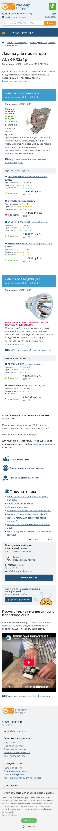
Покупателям (10, 742)
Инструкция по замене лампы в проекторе (29, 510)
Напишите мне (29, 577)
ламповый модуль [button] (21, 200)
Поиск (50, 23)
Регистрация (50, 16)
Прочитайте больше (10, 815)
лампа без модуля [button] (25, 364)
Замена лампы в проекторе (17, 752)
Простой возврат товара (15, 771)
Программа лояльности (15, 749)
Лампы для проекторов (17, 42)
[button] (29, 826)
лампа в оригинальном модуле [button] (26, 178)
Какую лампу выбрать (14, 755)
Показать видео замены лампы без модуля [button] (27, 695)
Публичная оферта (13, 767)
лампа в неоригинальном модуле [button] (28, 245)
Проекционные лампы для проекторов (22, 777)
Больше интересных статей (39, 539)
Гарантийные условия (14, 774)
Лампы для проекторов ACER (42, 42)
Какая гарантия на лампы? (20, 503)
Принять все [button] (29, 821)
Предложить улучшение (18, 599)
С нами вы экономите (18, 507)
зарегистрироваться (44, 444)
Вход (54, 13)
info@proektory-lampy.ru (15, 17)
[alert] (29, 810)
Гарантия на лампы (13, 745)
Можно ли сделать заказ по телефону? (27, 514)
